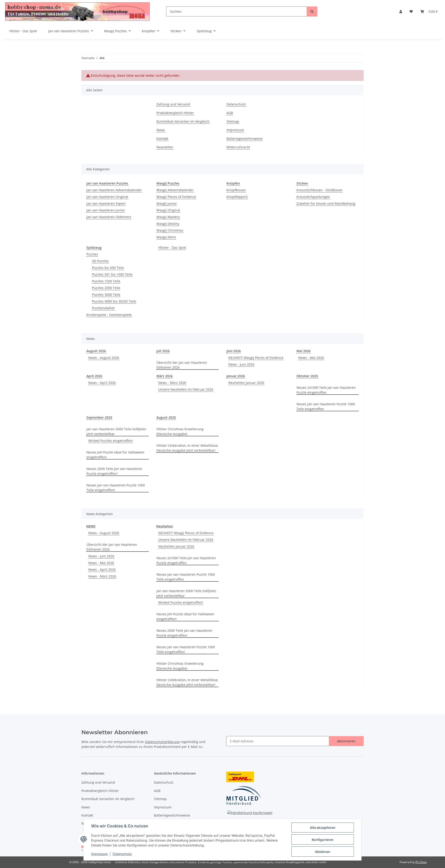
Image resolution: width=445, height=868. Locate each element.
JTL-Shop (420, 862)
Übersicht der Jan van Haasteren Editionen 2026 (181, 365)
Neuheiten (164, 526)
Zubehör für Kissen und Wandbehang (325, 203)
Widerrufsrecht (238, 147)
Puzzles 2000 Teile (106, 288)
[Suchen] (312, 11)
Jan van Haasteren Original (107, 197)
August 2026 (96, 351)
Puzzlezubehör (103, 308)
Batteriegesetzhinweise (244, 138)
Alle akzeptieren (322, 828)
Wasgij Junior (166, 203)
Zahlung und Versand (173, 104)
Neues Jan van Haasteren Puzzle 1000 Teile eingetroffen (325, 406)
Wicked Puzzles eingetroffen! (110, 440)
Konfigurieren (323, 840)
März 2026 (164, 376)
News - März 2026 (172, 382)
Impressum (99, 854)
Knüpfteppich (237, 197)
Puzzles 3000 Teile (106, 294)
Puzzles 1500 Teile (106, 281)
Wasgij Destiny (167, 223)
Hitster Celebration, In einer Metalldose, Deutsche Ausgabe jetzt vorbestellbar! (187, 448)
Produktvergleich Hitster (175, 113)
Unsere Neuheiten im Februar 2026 (185, 389)
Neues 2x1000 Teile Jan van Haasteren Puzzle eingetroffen (326, 390)
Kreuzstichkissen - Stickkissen (319, 190)
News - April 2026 (102, 382)
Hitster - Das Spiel (172, 247)
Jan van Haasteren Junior (105, 210)
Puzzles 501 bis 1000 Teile (112, 274)
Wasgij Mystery (168, 217)
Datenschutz (122, 854)
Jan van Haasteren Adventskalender (114, 190)
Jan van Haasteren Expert (106, 203)
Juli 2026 (163, 351)
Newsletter (164, 147)
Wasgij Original (168, 210)
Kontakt (162, 138)
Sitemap (232, 121)
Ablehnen (322, 852)
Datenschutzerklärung (162, 742)
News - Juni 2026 (241, 364)
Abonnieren (346, 741)
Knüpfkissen (236, 190)
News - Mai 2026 (311, 357)
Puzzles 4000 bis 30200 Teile (114, 301)
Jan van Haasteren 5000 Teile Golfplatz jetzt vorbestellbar (116, 431)
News (160, 130)
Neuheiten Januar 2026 (246, 382)
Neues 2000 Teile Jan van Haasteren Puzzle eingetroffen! (114, 471)
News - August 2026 (103, 357)
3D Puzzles (100, 261)
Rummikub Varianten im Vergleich (183, 121)
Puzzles (92, 254)
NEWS (90, 526)
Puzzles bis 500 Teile (108, 267)
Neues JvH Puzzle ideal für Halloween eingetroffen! (115, 454)
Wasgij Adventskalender (175, 190)
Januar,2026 (235, 376)
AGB (229, 113)
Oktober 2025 (307, 376)
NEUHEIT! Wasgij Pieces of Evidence (255, 357)
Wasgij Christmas (169, 230)
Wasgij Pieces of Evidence (176, 197)
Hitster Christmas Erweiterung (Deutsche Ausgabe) (179, 431)
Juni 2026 (233, 351)
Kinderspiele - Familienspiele (109, 315)
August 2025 (166, 417)
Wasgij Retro (166, 237)
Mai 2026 (303, 351)
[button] (401, 11)
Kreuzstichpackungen (313, 197)
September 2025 (99, 417)
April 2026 (94, 376)
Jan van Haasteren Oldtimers (108, 217)
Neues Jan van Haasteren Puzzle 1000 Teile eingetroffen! (115, 487)
